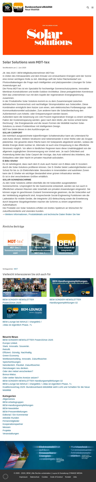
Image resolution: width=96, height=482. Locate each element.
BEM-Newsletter (11, 408)
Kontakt (68, 477)
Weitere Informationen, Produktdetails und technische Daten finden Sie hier (42, 214)
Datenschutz (34, 477)
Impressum (23, 477)
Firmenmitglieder (11, 421)
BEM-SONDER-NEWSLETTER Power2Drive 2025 (28, 340)
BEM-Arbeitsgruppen (13, 402)
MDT (16, 269)
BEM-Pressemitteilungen (15, 411)
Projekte (7, 430)
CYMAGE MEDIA (75, 473)
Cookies (45, 477)
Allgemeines (9, 399)
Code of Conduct (56, 477)
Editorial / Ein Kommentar (15, 414)
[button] (88, 7)
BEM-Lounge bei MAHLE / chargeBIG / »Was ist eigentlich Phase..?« (37, 384)
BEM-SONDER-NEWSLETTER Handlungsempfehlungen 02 (33, 381)
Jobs (75, 477)
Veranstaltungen (11, 433)
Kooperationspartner (13, 424)
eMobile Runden (11, 418)
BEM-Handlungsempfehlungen (18, 405)
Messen (6, 427)
